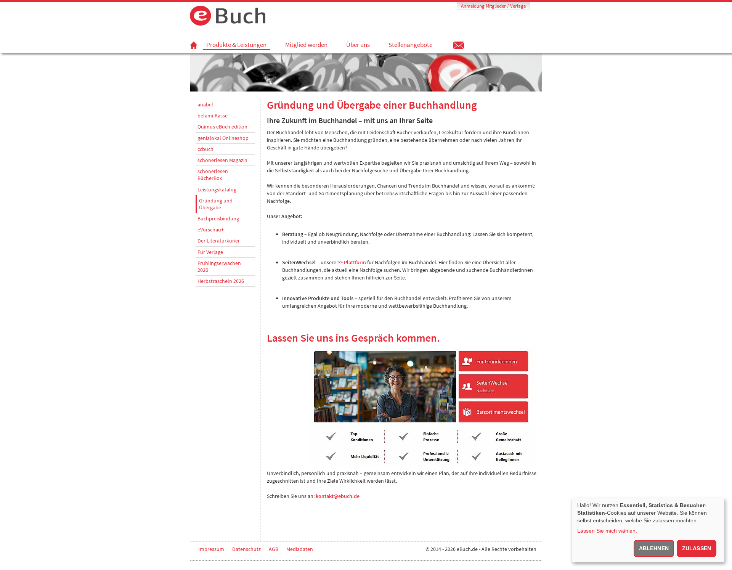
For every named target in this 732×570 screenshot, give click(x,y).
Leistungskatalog (216, 189)
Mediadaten (299, 549)
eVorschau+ (210, 229)
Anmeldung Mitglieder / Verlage (493, 6)
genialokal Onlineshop (223, 138)
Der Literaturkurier (218, 240)
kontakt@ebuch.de (338, 496)
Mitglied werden (306, 44)
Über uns (358, 44)
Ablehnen (654, 548)
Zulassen (696, 548)
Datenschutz (246, 549)
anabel (205, 104)
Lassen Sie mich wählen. (607, 531)
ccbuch (205, 149)
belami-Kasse (212, 115)
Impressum (211, 549)
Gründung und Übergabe (216, 204)
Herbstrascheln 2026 (220, 281)
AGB (273, 549)
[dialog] (648, 530)
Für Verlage (210, 252)
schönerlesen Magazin (222, 160)
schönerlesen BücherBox (212, 174)
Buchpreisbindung (218, 218)
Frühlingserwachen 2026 (219, 266)
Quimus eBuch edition (222, 126)
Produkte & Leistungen (236, 45)
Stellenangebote (410, 44)
